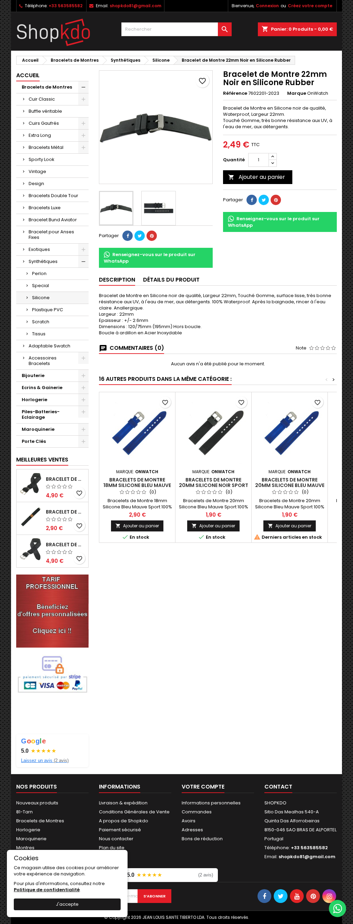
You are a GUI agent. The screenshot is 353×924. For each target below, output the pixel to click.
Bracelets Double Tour (53, 195)
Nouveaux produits (37, 803)
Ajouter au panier (256, 177)
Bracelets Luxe (45, 207)
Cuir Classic (42, 99)
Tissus (39, 334)
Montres (25, 847)
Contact (278, 787)
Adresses (192, 829)
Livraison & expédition (123, 803)
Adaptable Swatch (49, 346)
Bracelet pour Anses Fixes (51, 235)
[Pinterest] (152, 236)
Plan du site (111, 847)
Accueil (28, 75)
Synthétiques (43, 261)
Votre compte (203, 787)
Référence (235, 93)
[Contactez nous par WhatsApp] (337, 908)
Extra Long (40, 135)
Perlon (39, 273)
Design (36, 183)
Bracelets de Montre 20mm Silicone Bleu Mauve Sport (289, 485)
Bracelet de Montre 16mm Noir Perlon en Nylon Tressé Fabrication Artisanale (65, 479)
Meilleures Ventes (42, 460)
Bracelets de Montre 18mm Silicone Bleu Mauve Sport (137, 485)
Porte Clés (34, 441)
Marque (296, 93)
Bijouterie (33, 375)
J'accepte (67, 904)
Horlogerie (34, 399)
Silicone (41, 297)
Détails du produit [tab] (171, 280)
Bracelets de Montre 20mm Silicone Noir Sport (213, 482)
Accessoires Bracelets (43, 361)
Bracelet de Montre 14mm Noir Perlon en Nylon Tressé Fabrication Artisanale (65, 544)
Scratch (40, 321)
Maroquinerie (38, 429)
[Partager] (127, 236)
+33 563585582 (65, 6)
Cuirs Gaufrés (44, 123)
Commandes (197, 812)
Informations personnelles (211, 803)
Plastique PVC (47, 309)
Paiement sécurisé (120, 829)
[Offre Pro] (52, 610)
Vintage (37, 171)
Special (40, 285)
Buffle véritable (45, 111)
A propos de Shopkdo (123, 821)
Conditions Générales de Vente (134, 812)
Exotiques (39, 249)
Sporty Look (41, 159)
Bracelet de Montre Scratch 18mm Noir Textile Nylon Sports (65, 512)
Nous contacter (116, 838)
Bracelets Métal (46, 147)
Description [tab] (117, 280)
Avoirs (188, 821)
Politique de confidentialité (47, 889)
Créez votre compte (310, 6)
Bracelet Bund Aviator (53, 219)
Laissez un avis (45, 760)
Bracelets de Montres (47, 87)
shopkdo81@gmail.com (135, 6)
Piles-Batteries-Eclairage (41, 414)
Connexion (267, 6)
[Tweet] (139, 236)
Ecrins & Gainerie (42, 387)
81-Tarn (24, 812)
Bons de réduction (202, 838)
